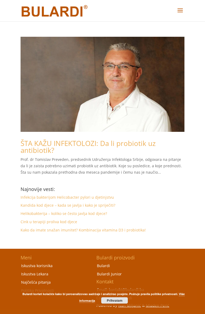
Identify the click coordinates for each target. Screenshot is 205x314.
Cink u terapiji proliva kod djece (49, 221)
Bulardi (103, 265)
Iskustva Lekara (34, 273)
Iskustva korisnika (37, 265)
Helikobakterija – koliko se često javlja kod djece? (64, 213)
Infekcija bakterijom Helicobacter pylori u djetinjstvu (67, 197)
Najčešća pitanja (36, 282)
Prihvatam (115, 300)
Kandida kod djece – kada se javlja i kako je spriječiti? (68, 205)
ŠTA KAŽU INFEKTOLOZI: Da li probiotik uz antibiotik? (88, 146)
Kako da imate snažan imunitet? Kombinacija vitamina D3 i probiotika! (83, 230)
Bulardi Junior (109, 273)
